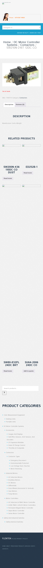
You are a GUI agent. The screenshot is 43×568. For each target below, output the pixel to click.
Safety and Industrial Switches (14, 518)
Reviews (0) (20, 105)
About (8, 546)
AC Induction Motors (15, 477)
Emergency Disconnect (18, 460)
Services (27, 546)
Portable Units (11, 422)
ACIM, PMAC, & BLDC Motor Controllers (22, 505)
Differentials (12, 486)
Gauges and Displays (15, 434)
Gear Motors (12, 491)
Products (21, 546)
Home (7, 42)
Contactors (27, 45)
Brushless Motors (14, 480)
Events (33, 546)
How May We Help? (22, 33)
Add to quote (28, 371)
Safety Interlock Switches (14, 522)
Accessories (10, 430)
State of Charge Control (16, 445)
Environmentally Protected (20, 463)
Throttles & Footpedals (16, 448)
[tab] (9, 104)
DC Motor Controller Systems (14, 426)
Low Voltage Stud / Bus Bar (20, 466)
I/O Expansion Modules (16, 442)
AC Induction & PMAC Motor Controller (21, 502)
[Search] (4, 393)
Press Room (14, 546)
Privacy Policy (22, 539)
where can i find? (35, 33)
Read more (8, 178)
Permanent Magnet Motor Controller (20, 508)
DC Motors (12, 483)
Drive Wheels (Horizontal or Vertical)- (21, 488)
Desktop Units (10, 419)
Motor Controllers (12, 498)
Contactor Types (14, 456)
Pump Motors (12, 494)
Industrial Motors (12, 473)
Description (9, 105)
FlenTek (6, 538)
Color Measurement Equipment (14, 415)
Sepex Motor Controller (16, 511)
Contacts (5, 549)
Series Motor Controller (16, 513)
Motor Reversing (16, 469)
